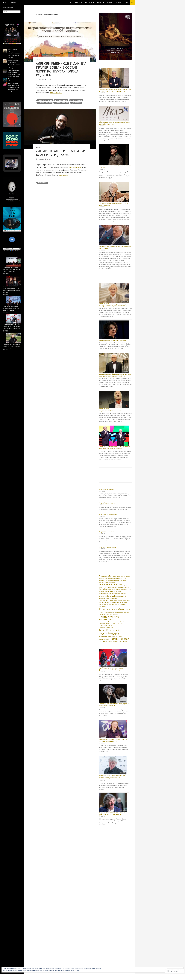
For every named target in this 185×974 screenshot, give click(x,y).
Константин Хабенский (114, 609)
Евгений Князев (126, 600)
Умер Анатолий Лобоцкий (107, 547)
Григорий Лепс (102, 596)
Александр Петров (107, 576)
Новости (77, 2)
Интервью (109, 2)
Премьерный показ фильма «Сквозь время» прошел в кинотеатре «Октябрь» (11, 308)
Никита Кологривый (114, 614)
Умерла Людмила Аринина (107, 503)
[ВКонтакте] (12, 239)
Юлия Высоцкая (119, 636)
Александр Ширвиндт (103, 578)
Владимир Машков (106, 593)
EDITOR (49, 79)
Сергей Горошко (122, 623)
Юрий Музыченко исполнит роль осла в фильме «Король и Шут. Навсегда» (112, 669)
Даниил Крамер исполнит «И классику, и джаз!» (60, 153)
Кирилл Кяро (110, 604)
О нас (126, 2)
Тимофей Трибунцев (106, 627)
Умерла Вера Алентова (106, 532)
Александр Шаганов (61, 100)
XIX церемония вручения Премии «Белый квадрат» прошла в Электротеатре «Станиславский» (112, 777)
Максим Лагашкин (126, 612)
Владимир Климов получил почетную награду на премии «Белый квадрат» (112, 814)
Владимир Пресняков (45, 103)
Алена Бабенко (123, 580)
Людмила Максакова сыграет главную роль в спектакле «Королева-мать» (114, 705)
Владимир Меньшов (120, 593)
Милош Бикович (104, 614)
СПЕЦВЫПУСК (118, 2)
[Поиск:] (12, 11)
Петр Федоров (109, 621)
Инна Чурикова (114, 602)
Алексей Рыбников (76, 100)
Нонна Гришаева (116, 619)
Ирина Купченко (123, 602)
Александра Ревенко (121, 578)
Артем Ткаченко (105, 589)
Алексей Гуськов (104, 580)
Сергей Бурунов (104, 624)
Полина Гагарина (116, 621)
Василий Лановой (116, 589)
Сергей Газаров (114, 623)
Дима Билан (102, 598)
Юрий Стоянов (123, 641)
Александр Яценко (112, 578)
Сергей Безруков (124, 621)
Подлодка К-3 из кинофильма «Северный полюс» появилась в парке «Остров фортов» (11, 346)
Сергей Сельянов (115, 625)
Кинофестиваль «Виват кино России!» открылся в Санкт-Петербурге (113, 740)
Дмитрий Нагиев (111, 598)
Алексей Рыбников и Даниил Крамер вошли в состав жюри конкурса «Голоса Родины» (61, 69)
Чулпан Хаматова (103, 636)
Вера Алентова (126, 589)
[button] (9, 159)
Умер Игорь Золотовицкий (108, 514)
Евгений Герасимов (118, 600)
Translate (16, 250)
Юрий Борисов (120, 639)
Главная (70, 2)
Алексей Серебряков (114, 580)
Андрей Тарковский (123, 587)
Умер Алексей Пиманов (106, 489)
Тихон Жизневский (109, 630)
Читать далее (56, 93)
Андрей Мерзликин (126, 585)
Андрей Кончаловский (110, 584)
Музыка (38, 60)
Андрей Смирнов (112, 587)
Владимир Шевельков (62, 103)
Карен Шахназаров (102, 604)
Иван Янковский (104, 602)
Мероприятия (88, 2)
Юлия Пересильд (104, 639)
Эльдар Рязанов (111, 636)
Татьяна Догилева (123, 625)
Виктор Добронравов (106, 591)
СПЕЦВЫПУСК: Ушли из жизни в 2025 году (112, 340)
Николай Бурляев (106, 619)
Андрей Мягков (102, 587)
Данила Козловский (116, 596)
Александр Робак (120, 576)
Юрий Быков (100, 641)
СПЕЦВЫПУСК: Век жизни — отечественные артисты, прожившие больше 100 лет (115, 410)
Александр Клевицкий (45, 100)
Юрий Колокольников (110, 641)
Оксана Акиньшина (124, 619)
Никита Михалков (109, 616)
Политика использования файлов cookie (68, 970)
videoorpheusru (75, 167)
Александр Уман (127, 576)
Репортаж (99, 2)
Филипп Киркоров (126, 634)
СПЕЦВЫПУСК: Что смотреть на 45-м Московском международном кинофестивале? (115, 448)
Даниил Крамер (76, 103)
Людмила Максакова (119, 612)
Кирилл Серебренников (120, 604)
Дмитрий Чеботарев (106, 600)
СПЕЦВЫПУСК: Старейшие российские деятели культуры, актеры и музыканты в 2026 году (115, 305)
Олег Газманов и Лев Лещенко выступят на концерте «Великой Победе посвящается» (115, 90)
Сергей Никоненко (104, 626)
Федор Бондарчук (110, 633)
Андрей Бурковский (112, 582)
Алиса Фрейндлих (104, 582)
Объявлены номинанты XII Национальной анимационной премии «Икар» (115, 123)
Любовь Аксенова (109, 612)
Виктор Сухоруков (117, 591)
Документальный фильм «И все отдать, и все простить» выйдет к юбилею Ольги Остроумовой (14, 87)
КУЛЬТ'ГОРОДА (9, 2)
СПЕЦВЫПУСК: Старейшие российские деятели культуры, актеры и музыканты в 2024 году (115, 375)
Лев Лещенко (101, 612)
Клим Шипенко (102, 606)
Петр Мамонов (102, 621)
